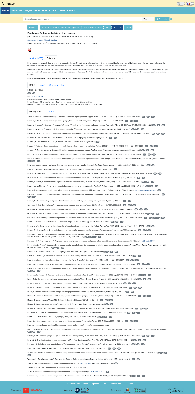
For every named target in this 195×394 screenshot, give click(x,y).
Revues (5, 10)
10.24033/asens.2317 (39, 96)
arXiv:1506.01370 (97, 371)
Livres (37, 10)
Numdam (156, 218)
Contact (130, 383)
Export (42, 85)
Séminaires (16, 10)
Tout (145, 19)
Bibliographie (35, 111)
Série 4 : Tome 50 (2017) (93, 27)
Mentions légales (116, 383)
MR (29, 93)
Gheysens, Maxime (35, 40)
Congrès (28, 10)
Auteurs (71, 10)
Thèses (61, 10)
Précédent (32, 27)
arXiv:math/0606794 (149, 241)
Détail (32, 85)
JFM (127, 292)
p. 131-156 (118, 27)
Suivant (128, 27)
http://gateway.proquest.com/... (145, 190)
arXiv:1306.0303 (85, 363)
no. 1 (107, 27)
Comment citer (56, 85)
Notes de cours (49, 10)
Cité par (50, 111)
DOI (153, 117)
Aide (104, 383)
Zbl (34, 93)
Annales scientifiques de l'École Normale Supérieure (60, 27)
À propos (95, 383)
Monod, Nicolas (50, 40)
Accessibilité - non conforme (76, 383)
